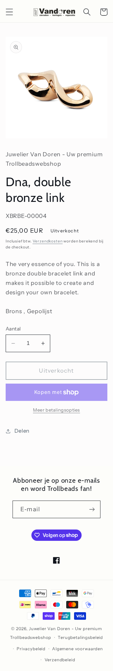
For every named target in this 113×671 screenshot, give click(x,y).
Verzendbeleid (60, 659)
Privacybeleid (31, 648)
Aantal (13, 329)
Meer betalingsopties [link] (56, 410)
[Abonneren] (91, 509)
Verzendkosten (48, 241)
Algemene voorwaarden (77, 648)
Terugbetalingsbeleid (80, 637)
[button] (9, 12)
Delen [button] (22, 431)
